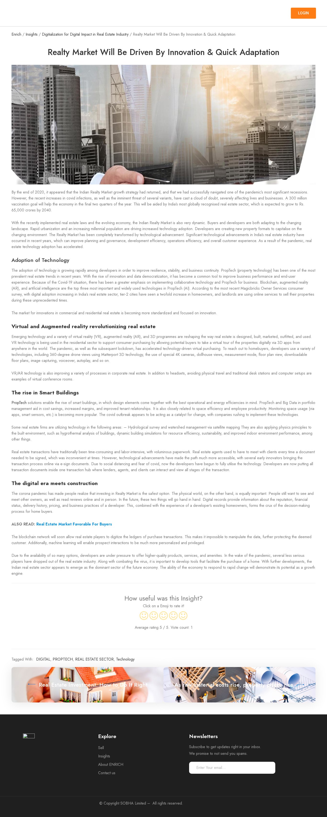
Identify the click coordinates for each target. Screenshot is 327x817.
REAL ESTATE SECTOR (94, 659)
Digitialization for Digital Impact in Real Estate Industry (85, 34)
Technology (125, 659)
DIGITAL (43, 659)
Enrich (16, 34)
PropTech (19, 402)
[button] (303, 13)
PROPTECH (63, 659)
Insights (32, 34)
